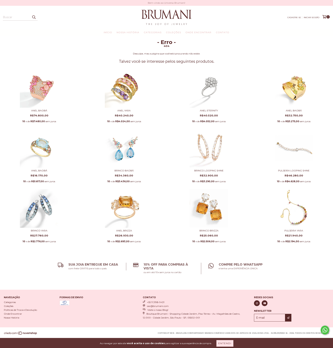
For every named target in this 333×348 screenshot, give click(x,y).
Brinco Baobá (124, 170)
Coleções (173, 32)
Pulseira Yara (293, 230)
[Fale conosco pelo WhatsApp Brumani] (325, 330)
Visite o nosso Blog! (157, 309)
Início (108, 32)
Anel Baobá (39, 110)
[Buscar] (34, 17)
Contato (222, 32)
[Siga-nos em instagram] (257, 303)
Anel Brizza (124, 230)
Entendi (224, 343)
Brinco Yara (39, 230)
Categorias (152, 32)
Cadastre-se (294, 17)
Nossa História (128, 32)
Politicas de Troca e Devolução (20, 309)
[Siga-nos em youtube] (264, 303)
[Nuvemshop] (21, 334)
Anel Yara (124, 110)
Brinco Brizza (209, 230)
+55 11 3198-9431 (155, 302)
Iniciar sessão (311, 17)
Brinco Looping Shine (209, 170)
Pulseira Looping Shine (293, 170)
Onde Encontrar (198, 32)
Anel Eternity (209, 110)
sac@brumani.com (158, 306)
